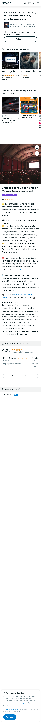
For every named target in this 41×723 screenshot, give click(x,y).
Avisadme (20, 39)
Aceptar (10, 717)
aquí (20, 270)
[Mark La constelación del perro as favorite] (34, 54)
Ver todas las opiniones (20, 376)
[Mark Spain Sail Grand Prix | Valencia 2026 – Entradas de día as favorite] (34, 98)
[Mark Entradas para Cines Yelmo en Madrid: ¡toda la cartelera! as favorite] (37, 153)
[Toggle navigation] (38, 3)
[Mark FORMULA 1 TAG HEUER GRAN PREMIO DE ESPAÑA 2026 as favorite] (16, 98)
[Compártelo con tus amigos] (37, 147)
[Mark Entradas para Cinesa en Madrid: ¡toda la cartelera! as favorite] (16, 54)
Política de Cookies (28, 704)
